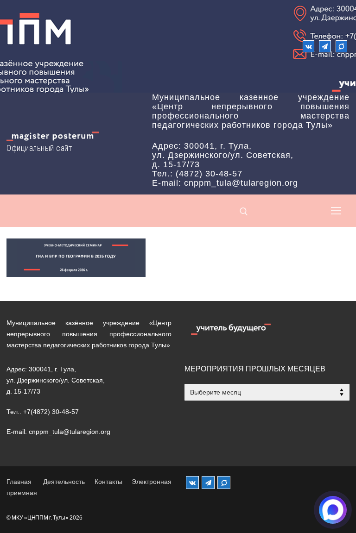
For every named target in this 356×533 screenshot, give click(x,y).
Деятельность (64, 481)
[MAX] (223, 482)
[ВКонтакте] (308, 46)
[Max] (341, 46)
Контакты (108, 481)
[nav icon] (336, 210)
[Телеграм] (325, 46)
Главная (19, 481)
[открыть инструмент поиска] (244, 211)
